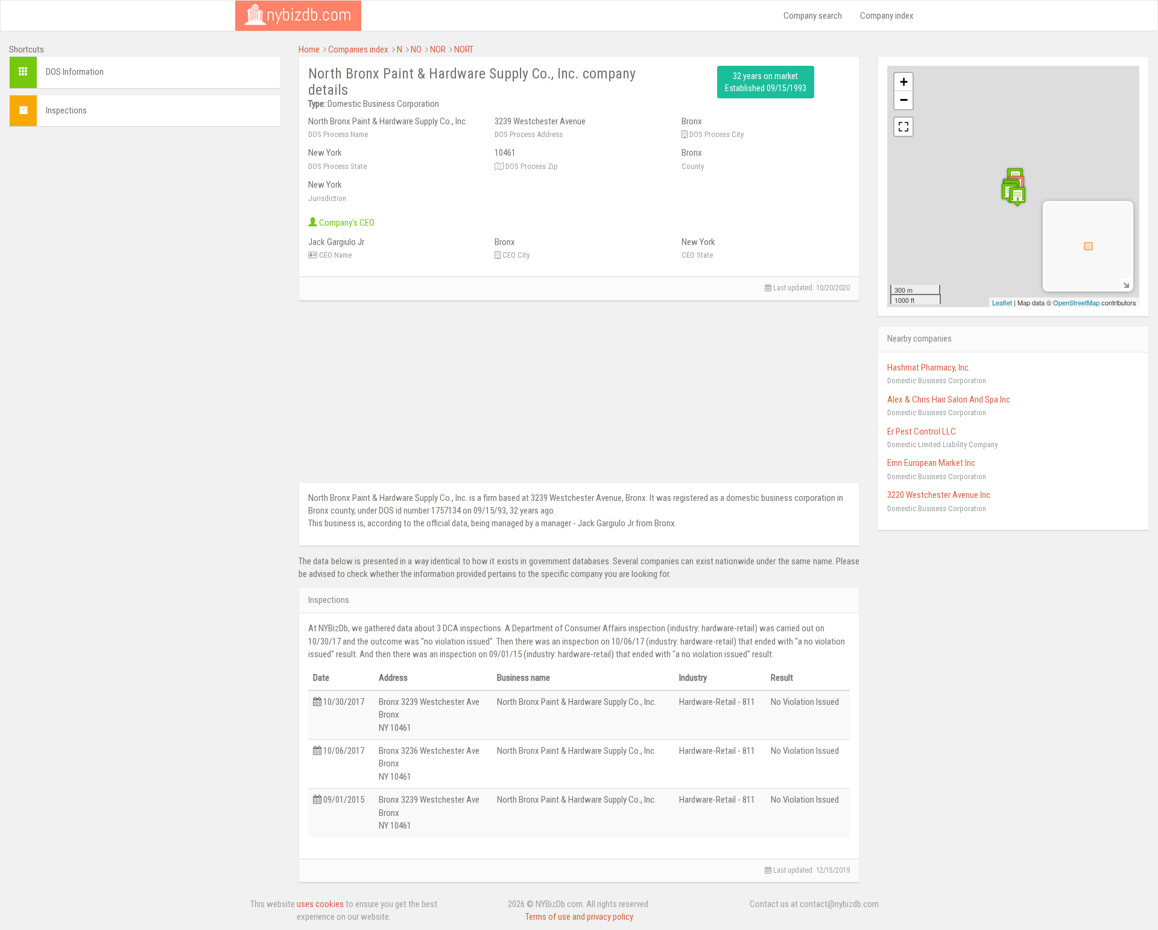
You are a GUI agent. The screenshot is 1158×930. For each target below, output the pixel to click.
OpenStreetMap (1076, 302)
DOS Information (75, 71)
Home (309, 49)
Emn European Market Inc (931, 462)
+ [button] (904, 81)
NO (416, 49)
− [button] (904, 99)
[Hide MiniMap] (1125, 284)
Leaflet (1002, 302)
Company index (887, 15)
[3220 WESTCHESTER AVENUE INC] (1017, 196)
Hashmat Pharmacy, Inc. (928, 367)
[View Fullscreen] (903, 127)
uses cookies (320, 904)
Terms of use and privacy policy (579, 916)
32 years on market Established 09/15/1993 (765, 82)
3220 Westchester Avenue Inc (938, 494)
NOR (438, 49)
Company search (812, 15)
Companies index (358, 49)
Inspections (66, 110)
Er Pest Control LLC (921, 431)
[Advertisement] (144, 220)
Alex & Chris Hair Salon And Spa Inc (948, 399)
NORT (463, 49)
